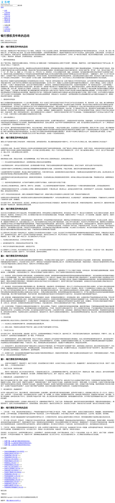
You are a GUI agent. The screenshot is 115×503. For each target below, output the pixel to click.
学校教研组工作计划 (10, 474)
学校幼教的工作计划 (10, 478)
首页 (5, 10)
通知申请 (7, 20)
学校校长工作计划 (10, 463)
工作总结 (7, 12)
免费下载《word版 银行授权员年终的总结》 (18, 443)
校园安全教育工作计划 (11, 485)
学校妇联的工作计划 (10, 457)
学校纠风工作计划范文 (11, 470)
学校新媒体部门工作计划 (12, 476)
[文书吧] (5, 4)
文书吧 (6, 27)
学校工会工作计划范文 (11, 466)
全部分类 (7, 22)
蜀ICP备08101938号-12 (13, 500)
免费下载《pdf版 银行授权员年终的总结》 (17, 445)
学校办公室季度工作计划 (12, 468)
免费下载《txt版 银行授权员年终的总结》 (17, 441)
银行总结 (7, 31)
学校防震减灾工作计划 (11, 461)
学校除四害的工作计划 (11, 464)
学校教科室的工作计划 (11, 481)
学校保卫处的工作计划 (11, 453)
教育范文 (7, 14)
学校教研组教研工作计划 (12, 479)
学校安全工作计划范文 (11, 459)
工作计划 (7, 16)
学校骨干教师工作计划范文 (13, 472)
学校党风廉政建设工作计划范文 (14, 451)
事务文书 (7, 18)
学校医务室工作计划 (10, 483)
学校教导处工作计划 (10, 455)
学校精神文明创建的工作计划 (13, 487)
